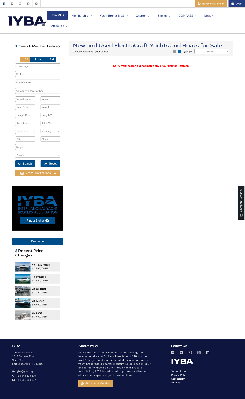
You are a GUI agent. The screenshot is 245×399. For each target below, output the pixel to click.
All (26, 59)
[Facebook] (4, 3)
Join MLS (57, 15)
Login (239, 3)
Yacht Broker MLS (112, 15)
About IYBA (59, 25)
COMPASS (185, 15)
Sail (51, 59)
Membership (80, 15)
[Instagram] (20, 3)
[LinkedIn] (36, 3)
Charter (141, 15)
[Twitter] (12, 3)
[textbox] (37, 66)
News (207, 15)
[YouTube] (28, 3)
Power (38, 59)
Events (162, 15)
